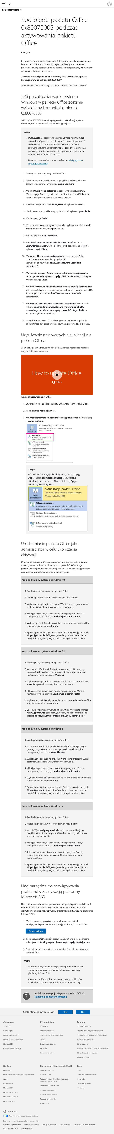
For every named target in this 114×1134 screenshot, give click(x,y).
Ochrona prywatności (84, 1083)
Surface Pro (7, 1026)
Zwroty (42, 1039)
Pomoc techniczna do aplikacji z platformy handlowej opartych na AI (54, 1080)
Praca (79, 1070)
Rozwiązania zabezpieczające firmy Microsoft (18, 1074)
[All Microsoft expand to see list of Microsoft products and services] (3, 3)
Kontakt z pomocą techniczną (50, 996)
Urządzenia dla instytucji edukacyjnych (90, 1031)
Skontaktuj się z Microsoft (12, 1125)
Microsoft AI (7, 1070)
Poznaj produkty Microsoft (12, 1048)
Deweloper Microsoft (47, 1070)
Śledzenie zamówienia (47, 1044)
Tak (65, 1011)
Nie (83, 1011)
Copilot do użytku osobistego (13, 1039)
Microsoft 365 (8, 1044)
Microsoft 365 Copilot (10, 1097)
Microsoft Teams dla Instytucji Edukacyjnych (92, 1035)
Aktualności (81, 1079)
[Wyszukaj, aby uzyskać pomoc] (9, 3)
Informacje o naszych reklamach (85, 1125)
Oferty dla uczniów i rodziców (87, 1053)
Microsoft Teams (9, 1101)
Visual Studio (44, 1103)
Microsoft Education (84, 1026)
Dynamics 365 (8, 1083)
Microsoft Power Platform (48, 1094)
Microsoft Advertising (10, 1092)
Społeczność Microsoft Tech (49, 1086)
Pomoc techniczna (10, 9)
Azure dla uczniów (83, 1057)
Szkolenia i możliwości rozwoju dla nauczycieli (92, 1048)
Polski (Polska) (12, 1111)
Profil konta (44, 1026)
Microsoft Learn (45, 1074)
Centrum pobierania (47, 1031)
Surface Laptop (8, 1031)
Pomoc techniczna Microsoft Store (51, 1035)
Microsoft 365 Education (85, 1039)
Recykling (43, 1048)
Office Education (82, 1044)
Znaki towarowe (65, 1125)
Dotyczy (26, 52)
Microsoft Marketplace (47, 1090)
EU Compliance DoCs (10, 1129)
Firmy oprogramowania (48, 1099)
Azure (5, 1079)
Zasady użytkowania (49, 1125)
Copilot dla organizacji (10, 1035)
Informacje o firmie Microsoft (87, 1074)
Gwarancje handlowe (47, 1053)
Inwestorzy (80, 1088)
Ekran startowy (36, 930)
